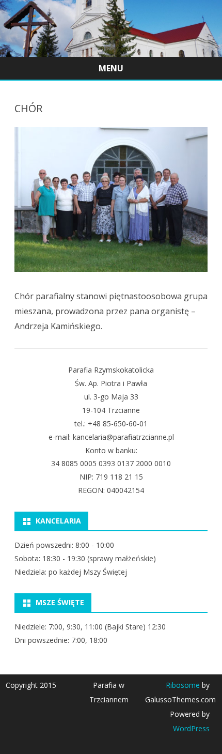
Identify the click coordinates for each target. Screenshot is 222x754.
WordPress (191, 728)
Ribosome (183, 685)
